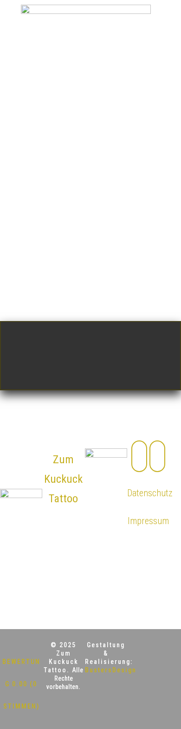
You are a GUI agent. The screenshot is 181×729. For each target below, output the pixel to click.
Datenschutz (150, 493)
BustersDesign (110, 670)
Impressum (148, 520)
